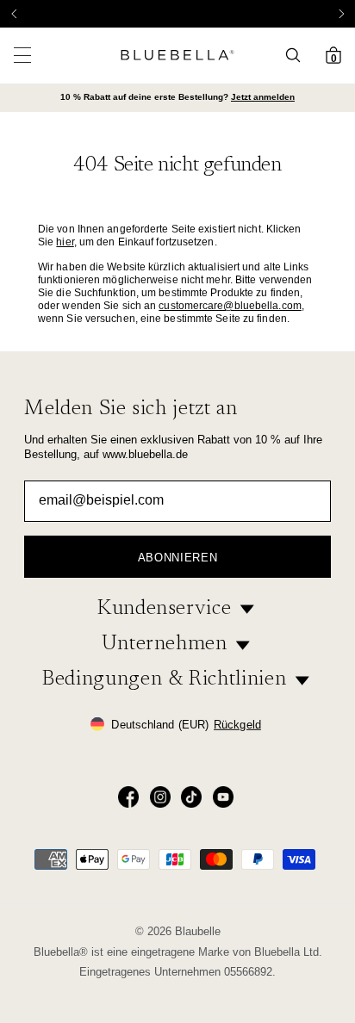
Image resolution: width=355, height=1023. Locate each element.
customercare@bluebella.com (230, 306)
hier (64, 242)
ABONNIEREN (178, 557)
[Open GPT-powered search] (298, 55)
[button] (341, 14)
